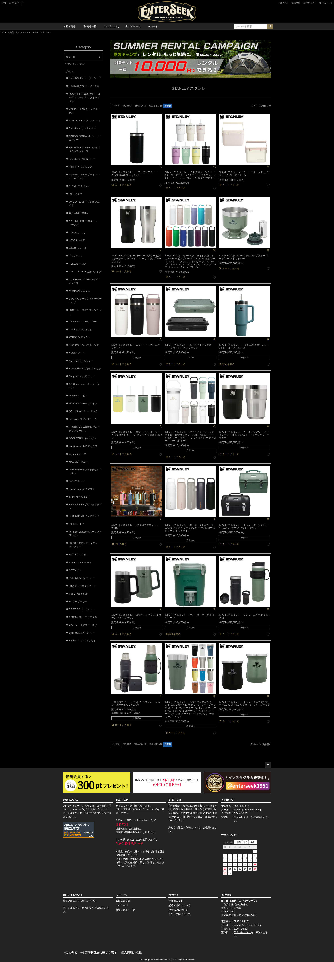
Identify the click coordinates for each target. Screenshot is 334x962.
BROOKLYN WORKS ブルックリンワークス (84, 428)
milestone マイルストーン (83, 419)
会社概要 (227, 894)
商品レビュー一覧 (125, 909)
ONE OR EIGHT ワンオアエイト (84, 203)
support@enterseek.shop (248, 809)
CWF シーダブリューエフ (83, 625)
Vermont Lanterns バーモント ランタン (85, 533)
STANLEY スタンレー (81, 186)
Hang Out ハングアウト (82, 489)
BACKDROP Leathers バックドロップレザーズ (85, 149)
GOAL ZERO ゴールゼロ (82, 438)
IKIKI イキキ (75, 194)
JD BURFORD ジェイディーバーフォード (84, 545)
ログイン (284, 3)
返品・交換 (175, 799)
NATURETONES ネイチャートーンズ (84, 223)
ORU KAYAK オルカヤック (83, 411)
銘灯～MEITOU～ (78, 213)
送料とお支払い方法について (88, 813)
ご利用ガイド (310, 3)
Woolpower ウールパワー (83, 321)
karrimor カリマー (79, 454)
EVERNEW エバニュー (81, 578)
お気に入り (114, 26)
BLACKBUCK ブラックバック (85, 368)
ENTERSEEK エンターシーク (85, 78)
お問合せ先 (228, 799)
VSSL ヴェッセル (78, 593)
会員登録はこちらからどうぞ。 (80, 900)
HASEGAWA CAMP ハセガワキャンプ (84, 281)
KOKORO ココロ (78, 554)
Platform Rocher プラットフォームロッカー (84, 176)
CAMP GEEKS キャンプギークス (84, 111)
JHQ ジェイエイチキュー (82, 585)
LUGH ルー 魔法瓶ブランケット (85, 312)
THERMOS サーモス (80, 562)
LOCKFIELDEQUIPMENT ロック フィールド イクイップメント (84, 97)
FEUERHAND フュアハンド (84, 516)
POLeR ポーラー (78, 601)
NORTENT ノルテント (81, 360)
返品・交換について (189, 827)
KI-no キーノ (76, 256)
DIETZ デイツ (76, 523)
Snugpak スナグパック (81, 376)
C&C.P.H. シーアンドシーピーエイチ (85, 300)
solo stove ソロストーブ (82, 159)
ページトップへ (268, 765)
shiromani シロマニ (79, 290)
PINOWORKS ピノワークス (84, 86)
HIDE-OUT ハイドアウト (82, 640)
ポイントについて (73, 894)
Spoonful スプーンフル (81, 632)
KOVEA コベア (77, 240)
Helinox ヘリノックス (80, 166)
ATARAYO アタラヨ (79, 337)
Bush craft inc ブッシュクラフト (85, 506)
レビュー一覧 (326, 3)
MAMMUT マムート (79, 461)
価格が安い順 (140, 106)
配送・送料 (122, 799)
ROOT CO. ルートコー (81, 609)
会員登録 (296, 3)
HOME (4, 32)
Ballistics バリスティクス (82, 128)
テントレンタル (76, 63)
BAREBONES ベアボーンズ (84, 345)
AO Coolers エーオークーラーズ (84, 386)
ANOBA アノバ (77, 352)
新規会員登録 (123, 901)
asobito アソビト (78, 395)
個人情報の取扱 (131, 952)
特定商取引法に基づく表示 (99, 952)
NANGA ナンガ (77, 232)
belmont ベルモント (80, 496)
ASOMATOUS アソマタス (83, 617)
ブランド (24, 32)
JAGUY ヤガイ (77, 481)
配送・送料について (179, 905)
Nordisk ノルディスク (81, 329)
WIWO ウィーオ (77, 248)
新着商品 (70, 26)
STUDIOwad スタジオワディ (84, 120)
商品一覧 (91, 26)
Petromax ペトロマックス (83, 446)
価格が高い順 (155, 106)
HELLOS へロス (77, 263)
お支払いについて (178, 909)
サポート (174, 894)
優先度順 (127, 106)
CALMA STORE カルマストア (85, 271)
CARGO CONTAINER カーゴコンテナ (85, 138)
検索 (270, 26)
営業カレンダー (242, 817)
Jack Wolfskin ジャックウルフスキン (85, 471)
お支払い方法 (70, 799)
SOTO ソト (75, 570)
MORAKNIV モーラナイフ (83, 403)
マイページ (134, 26)
